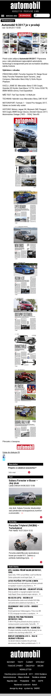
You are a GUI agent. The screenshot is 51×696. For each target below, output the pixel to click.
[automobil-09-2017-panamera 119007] (25, 207)
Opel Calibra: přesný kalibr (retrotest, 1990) (24, 571)
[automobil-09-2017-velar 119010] (25, 171)
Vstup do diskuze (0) (11, 452)
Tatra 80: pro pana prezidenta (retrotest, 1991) (20, 618)
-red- (4, 28)
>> (22, 513)
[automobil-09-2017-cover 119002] (25, 135)
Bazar (40, 666)
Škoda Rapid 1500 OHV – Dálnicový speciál (25, 589)
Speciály (40, 662)
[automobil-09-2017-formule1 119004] (25, 386)
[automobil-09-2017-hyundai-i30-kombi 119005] (25, 278)
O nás (36, 11)
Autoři (34, 685)
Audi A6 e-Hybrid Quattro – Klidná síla (24, 627)
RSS (33, 681)
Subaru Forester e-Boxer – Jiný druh (23, 482)
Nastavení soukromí (22, 685)
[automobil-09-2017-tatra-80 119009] (25, 350)
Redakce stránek (39, 677)
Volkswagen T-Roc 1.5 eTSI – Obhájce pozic (23, 607)
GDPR (40, 681)
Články (29, 662)
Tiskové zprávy (15, 666)
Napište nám (12, 681)
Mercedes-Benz (11, 16)
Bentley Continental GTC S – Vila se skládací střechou (22, 637)
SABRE (37, 688)
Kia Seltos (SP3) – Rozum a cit (20, 597)
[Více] (41, 517)
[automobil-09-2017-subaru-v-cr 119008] (25, 422)
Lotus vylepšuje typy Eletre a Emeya (23, 580)
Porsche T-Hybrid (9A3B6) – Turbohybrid (24, 527)
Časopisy (30, 666)
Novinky (11, 662)
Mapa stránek (23, 677)
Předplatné (28, 11)
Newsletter (17, 11)
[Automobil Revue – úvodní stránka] (25, 19)
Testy (20, 662)
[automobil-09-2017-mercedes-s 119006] (25, 243)
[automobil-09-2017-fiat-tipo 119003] (25, 314)
